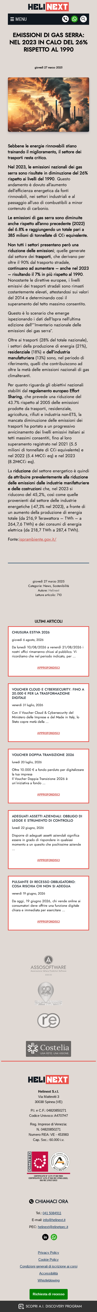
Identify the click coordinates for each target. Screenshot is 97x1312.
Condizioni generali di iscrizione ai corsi (48, 1266)
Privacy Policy (48, 1252)
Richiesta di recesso (49, 1294)
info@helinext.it (54, 1220)
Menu (21, 19)
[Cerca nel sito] (83, 19)
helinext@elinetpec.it (53, 1227)
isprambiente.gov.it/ (37, 539)
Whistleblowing (49, 1280)
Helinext (53, 590)
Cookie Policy (48, 1259)
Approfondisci (48, 667)
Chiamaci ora (51, 1201)
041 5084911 (52, 1213)
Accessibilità (48, 1273)
